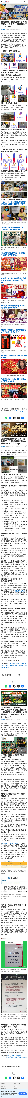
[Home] (6, 1)
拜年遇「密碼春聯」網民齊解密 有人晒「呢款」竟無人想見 (13, 331)
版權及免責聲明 (17, 1083)
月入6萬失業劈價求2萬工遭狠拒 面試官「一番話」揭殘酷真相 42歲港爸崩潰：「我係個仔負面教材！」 (14, 665)
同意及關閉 (22, 1093)
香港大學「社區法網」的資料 (10, 843)
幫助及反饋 (16, 1086)
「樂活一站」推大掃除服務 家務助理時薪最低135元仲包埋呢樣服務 (13, 203)
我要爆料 (16, 1088)
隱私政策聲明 (3, 1088)
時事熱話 (3, 29)
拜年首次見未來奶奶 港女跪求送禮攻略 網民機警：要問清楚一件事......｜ (13, 280)
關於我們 (3, 1086)
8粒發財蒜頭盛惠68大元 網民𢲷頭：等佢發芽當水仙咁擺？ (14, 254)
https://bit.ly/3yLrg (18, 411)
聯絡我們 (3, 1083)
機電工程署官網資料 (19, 591)
